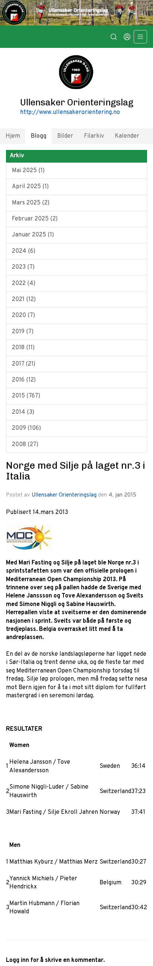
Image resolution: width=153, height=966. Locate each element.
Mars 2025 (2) (30, 203)
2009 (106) (26, 428)
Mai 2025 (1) (28, 170)
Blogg (38, 136)
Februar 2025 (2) (35, 219)
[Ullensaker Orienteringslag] (76, 13)
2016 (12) (24, 380)
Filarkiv (94, 136)
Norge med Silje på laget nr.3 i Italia (75, 470)
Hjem (13, 136)
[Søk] (113, 36)
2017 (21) (23, 364)
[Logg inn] (127, 36)
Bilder (65, 136)
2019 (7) (22, 331)
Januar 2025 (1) (33, 235)
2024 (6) (23, 251)
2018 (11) (23, 347)
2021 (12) (24, 299)
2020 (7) (23, 315)
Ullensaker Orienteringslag (64, 495)
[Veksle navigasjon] (140, 36)
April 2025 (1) (30, 186)
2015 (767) (26, 396)
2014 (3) (23, 412)
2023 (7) (23, 267)
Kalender (127, 136)
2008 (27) (25, 444)
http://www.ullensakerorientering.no (70, 112)
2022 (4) (23, 283)
